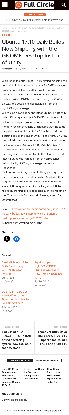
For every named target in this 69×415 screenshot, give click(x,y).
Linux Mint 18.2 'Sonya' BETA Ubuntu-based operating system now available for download (17, 340)
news (5, 35)
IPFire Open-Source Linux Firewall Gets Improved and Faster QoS (54, 375)
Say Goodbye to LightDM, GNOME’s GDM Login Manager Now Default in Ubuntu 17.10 (48, 270)
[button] (63, 5)
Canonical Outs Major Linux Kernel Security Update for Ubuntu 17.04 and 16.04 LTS (52, 338)
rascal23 (9, 69)
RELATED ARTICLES (20, 360)
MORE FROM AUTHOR (47, 360)
